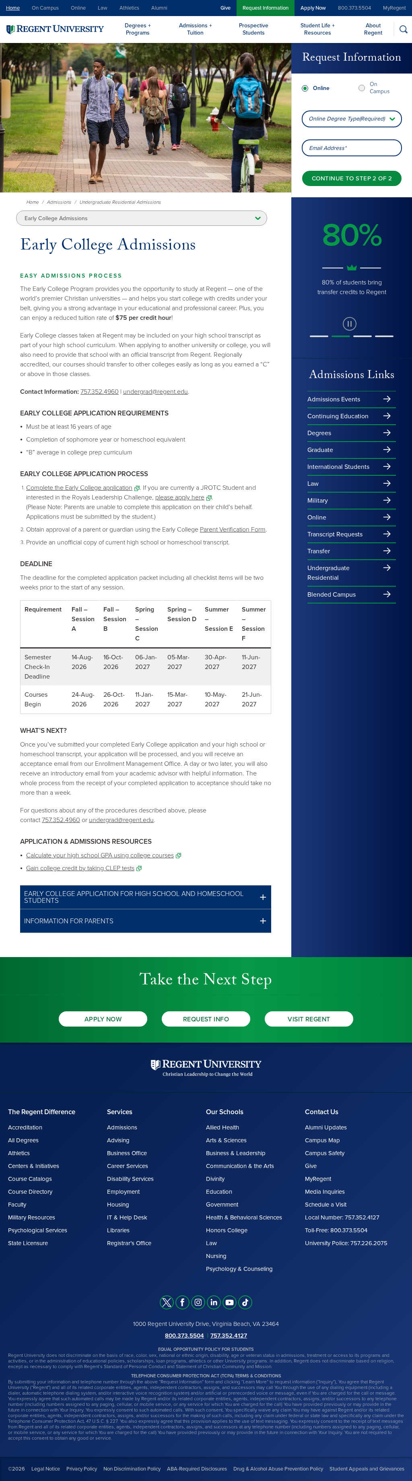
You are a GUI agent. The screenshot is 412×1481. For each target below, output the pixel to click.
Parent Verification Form (233, 530)
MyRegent (394, 8)
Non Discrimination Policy (132, 1469)
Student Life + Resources (318, 29)
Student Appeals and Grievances (367, 1469)
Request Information (265, 8)
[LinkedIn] (214, 1302)
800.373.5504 (354, 8)
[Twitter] (167, 1302)
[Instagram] (198, 1302)
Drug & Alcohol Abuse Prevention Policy (278, 1469)
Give (225, 8)
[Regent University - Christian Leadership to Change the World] (206, 1068)
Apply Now (313, 8)
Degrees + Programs (138, 29)
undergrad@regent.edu (155, 392)
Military (317, 501)
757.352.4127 (228, 1335)
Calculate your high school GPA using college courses (100, 855)
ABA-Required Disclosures (197, 1469)
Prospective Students (253, 29)
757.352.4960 (99, 392)
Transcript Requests (335, 534)
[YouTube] (229, 1302)
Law (102, 8)
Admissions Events (333, 399)
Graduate (320, 450)
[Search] (403, 29)
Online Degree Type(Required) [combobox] (347, 118)
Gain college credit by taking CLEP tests (80, 868)
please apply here (179, 497)
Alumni (159, 8)
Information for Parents (68, 921)
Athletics (129, 8)
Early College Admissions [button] (56, 218)
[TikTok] (245, 1302)
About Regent (373, 29)
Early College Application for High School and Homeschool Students (134, 897)
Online (78, 8)
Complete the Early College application (79, 488)
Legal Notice (45, 1469)
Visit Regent (309, 1019)
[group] (351, 253)
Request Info (206, 1019)
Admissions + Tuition (195, 29)
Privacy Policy (81, 1469)
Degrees (319, 433)
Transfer (318, 551)
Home (13, 8)
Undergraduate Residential (328, 573)
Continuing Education (338, 416)
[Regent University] (54, 29)
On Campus (45, 8)
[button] (145, 897)
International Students (338, 467)
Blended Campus (331, 595)
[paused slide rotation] (349, 324)
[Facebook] (182, 1302)
